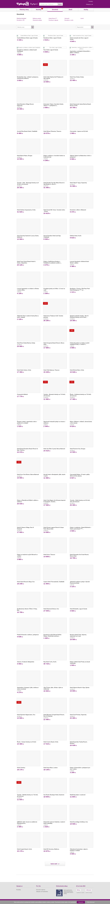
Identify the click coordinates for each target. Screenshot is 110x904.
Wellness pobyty (37, 18)
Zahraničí (67, 18)
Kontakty (91, 1)
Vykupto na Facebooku (42, 891)
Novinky (39, 9)
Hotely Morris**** (53, 18)
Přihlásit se (89, 4)
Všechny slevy (24, 9)
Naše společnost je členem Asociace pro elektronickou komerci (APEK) (68, 892)
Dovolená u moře (69, 20)
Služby (86, 9)
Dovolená (55, 9)
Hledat (60, 4)
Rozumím (80, 902)
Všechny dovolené (21, 18)
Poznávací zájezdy (53, 20)
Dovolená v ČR (20, 20)
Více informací (91, 902)
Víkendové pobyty (37, 20)
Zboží (70, 9)
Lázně (82, 18)
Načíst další (54, 863)
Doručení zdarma (40, 889)
